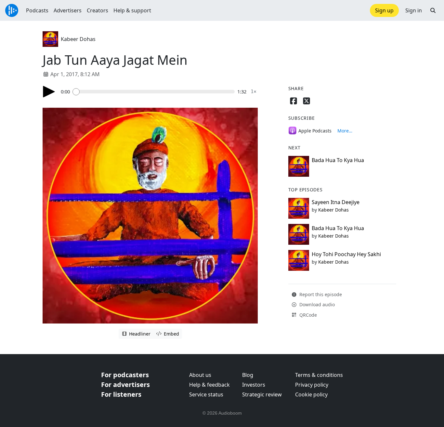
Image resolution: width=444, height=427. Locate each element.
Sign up (384, 10)
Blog (247, 375)
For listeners (121, 394)
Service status (206, 394)
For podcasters (125, 374)
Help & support (132, 10)
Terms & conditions (319, 375)
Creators (97, 10)
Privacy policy (311, 384)
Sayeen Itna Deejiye (335, 202)
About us (200, 375)
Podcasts (37, 10)
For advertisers (125, 384)
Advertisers (68, 10)
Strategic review (262, 394)
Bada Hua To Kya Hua (338, 160)
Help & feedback (209, 384)
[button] (433, 10)
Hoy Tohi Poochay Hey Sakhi (346, 254)
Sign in (413, 10)
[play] (49, 91)
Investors (253, 384)
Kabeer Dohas (78, 39)
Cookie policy (311, 394)
